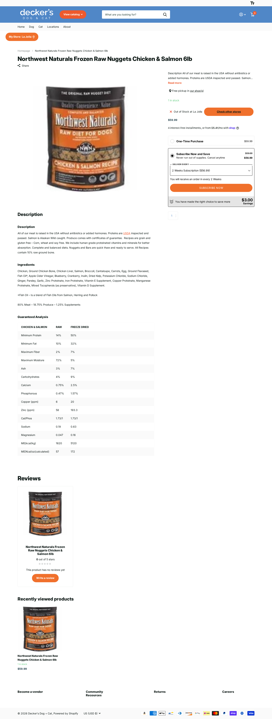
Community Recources (94, 693)
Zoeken (165, 14)
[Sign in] (242, 14)
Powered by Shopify (65, 713)
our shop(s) (197, 90)
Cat (40, 26)
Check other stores (229, 111)
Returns (160, 692)
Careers (228, 692)
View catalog (71, 14)
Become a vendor (30, 692)
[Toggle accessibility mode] (252, 3)
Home (21, 26)
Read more (175, 82)
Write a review (45, 577)
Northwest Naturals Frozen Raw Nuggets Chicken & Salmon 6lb (38, 657)
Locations (53, 26)
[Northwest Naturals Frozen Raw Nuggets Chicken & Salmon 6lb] (40, 629)
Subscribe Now (211, 187)
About (67, 26)
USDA (126, 233)
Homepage (24, 50)
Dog (31, 26)
